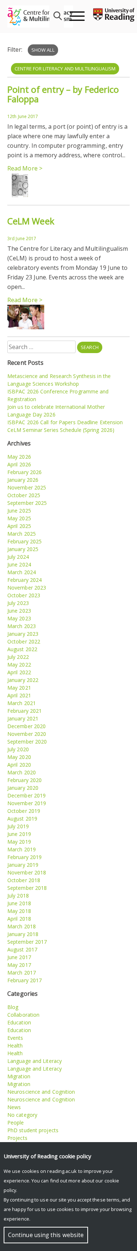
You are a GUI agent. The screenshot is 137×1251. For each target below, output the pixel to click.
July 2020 (18, 749)
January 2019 (22, 864)
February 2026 (24, 472)
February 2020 (24, 780)
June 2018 (19, 903)
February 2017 (24, 980)
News (14, 1107)
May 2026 (19, 456)
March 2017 (21, 972)
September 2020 (27, 741)
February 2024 (24, 579)
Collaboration (23, 1014)
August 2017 (22, 949)
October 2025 (23, 495)
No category (22, 1114)
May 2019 (19, 841)
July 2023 (18, 602)
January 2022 (22, 679)
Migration (18, 1076)
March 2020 (21, 772)
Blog (12, 1007)
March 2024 (21, 572)
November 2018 (26, 872)
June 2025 (19, 510)
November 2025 (26, 487)
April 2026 (19, 464)
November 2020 (26, 733)
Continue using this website (46, 1235)
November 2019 (26, 803)
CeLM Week (30, 221)
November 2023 (26, 587)
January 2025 (22, 549)
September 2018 (27, 887)
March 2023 (21, 626)
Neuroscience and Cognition (41, 1091)
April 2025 (19, 525)
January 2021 (22, 718)
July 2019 (18, 826)
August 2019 (22, 818)
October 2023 (23, 595)
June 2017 (19, 957)
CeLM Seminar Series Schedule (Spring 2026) (60, 429)
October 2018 (23, 880)
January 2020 (22, 787)
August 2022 (22, 649)
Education (19, 1022)
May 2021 (19, 687)
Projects (17, 1137)
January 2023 (22, 633)
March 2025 (21, 533)
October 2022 (23, 641)
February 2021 (24, 710)
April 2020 (19, 764)
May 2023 (19, 618)
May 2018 (19, 910)
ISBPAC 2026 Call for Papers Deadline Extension (65, 422)
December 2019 (26, 795)
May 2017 (19, 964)
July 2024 (18, 556)
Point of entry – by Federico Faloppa (63, 94)
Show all (42, 50)
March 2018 (21, 926)
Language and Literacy (34, 1060)
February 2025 (24, 541)
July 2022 (18, 656)
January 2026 (22, 479)
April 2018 (19, 918)
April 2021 (19, 695)
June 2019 (19, 833)
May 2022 (19, 664)
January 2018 (22, 934)
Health (15, 1045)
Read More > (24, 168)
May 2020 (19, 756)
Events (15, 1037)
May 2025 (19, 518)
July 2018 (18, 895)
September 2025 (27, 502)
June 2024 (19, 564)
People (15, 1122)
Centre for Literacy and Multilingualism (65, 68)
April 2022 (19, 672)
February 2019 (24, 857)
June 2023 (19, 610)
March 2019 (21, 849)
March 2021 (21, 703)
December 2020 (26, 726)
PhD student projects (32, 1130)
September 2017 (27, 941)
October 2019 (23, 810)
